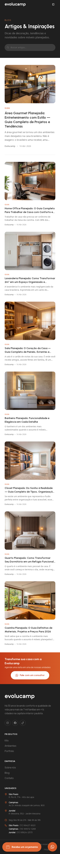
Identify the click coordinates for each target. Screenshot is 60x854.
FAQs (46, 849)
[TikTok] (23, 723)
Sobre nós (10, 767)
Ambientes (10, 745)
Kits (7, 740)
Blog (7, 772)
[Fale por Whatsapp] (52, 847)
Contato (9, 778)
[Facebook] (15, 723)
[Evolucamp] (15, 4)
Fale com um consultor (32, 675)
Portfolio (9, 751)
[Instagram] (7, 723)
